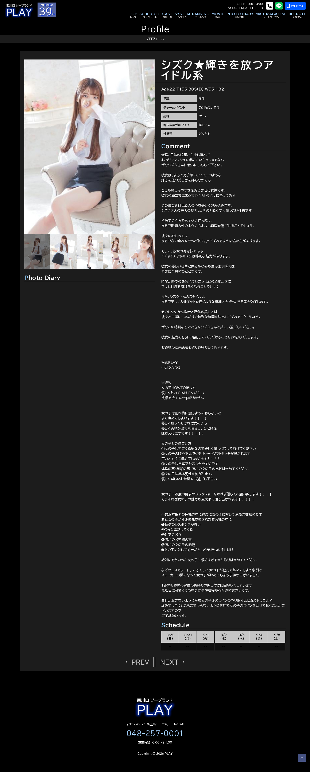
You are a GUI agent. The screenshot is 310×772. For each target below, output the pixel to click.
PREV (136, 662)
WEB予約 (297, 5)
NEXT (173, 662)
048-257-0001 (155, 733)
